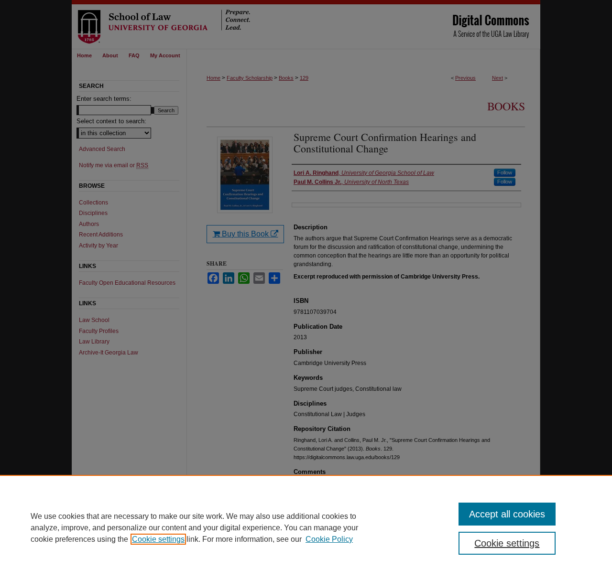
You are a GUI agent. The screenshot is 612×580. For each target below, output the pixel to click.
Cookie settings (158, 539)
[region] (306, 527)
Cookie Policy (329, 539)
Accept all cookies (507, 514)
